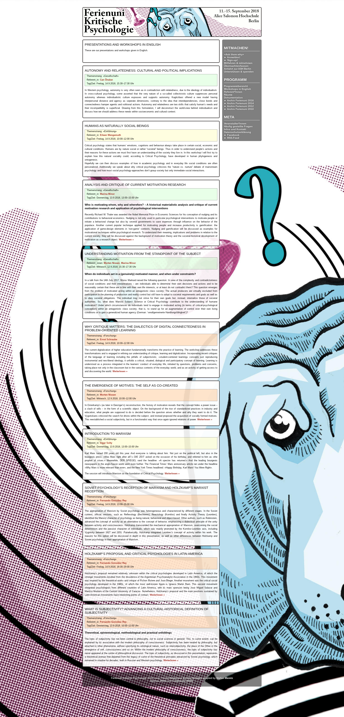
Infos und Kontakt (235, 129)
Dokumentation (233, 97)
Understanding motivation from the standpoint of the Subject (143, 254)
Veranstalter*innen (235, 123)
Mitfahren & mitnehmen (238, 63)
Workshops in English (237, 89)
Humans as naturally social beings (117, 126)
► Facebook (231, 135)
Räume (228, 94)
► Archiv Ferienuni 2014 (239, 103)
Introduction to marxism (108, 433)
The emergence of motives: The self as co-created (131, 385)
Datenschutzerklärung (237, 132)
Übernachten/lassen (236, 65)
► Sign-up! (231, 60)
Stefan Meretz (224, 678)
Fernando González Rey (113, 500)
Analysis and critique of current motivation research (135, 184)
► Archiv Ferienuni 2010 (239, 109)
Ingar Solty (106, 443)
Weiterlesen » (126, 239)
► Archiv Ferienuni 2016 (239, 100)
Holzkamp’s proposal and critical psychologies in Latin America (144, 554)
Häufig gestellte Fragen (238, 126)
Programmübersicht (236, 86)
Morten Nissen (112, 263)
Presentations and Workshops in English (123, 44)
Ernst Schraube (108, 339)
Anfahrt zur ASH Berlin (237, 68)
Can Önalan (106, 79)
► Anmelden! (232, 57)
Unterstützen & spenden (239, 71)
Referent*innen (233, 91)
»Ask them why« (234, 54)
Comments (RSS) (182, 680)
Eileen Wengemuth (110, 135)
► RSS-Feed (231, 137)
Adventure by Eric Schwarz (185, 678)
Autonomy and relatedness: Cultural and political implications (143, 70)
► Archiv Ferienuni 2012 (239, 106)
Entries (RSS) (158, 680)
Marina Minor (107, 194)
